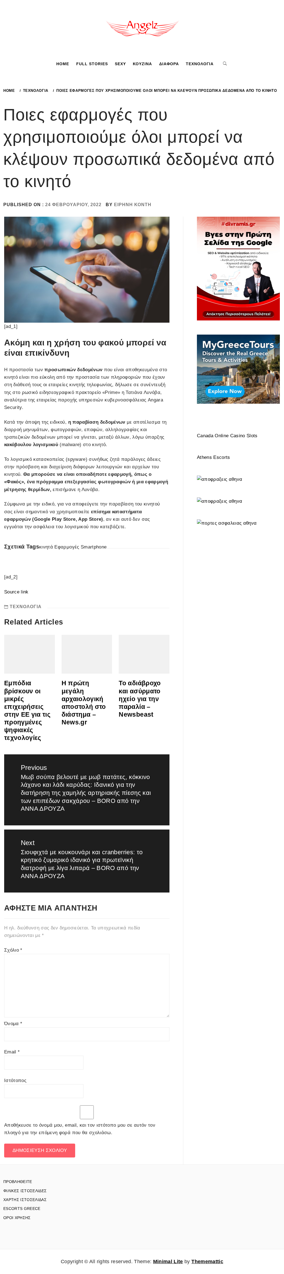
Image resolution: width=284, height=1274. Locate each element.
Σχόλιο (13, 950)
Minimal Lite (168, 1261)
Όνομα (13, 1023)
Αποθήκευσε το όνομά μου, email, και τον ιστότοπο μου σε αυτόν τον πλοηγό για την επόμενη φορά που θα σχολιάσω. (79, 1129)
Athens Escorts (213, 457)
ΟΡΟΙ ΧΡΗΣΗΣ (17, 1217)
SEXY (120, 64)
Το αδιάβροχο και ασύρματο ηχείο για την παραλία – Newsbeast (140, 698)
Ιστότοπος (15, 1080)
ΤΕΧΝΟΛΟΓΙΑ (200, 64)
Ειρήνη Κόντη (132, 204)
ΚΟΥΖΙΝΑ (142, 64)
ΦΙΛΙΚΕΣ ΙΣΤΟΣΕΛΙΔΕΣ (25, 1191)
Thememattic (207, 1261)
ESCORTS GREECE (21, 1208)
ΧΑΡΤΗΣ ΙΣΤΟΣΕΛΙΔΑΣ (25, 1199)
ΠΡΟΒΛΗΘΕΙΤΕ (17, 1181)
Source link (16, 592)
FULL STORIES (92, 64)
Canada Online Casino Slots (227, 435)
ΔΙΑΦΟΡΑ (169, 64)
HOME (62, 64)
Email (12, 1052)
